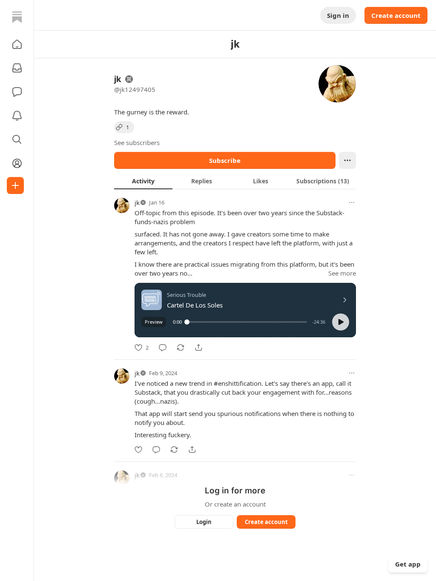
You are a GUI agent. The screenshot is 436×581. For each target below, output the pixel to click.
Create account (396, 15)
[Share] (198, 347)
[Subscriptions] (17, 68)
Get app (408, 564)
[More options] (352, 202)
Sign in (338, 15)
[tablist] (235, 180)
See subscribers (137, 142)
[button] (17, 44)
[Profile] (17, 163)
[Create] (15, 185)
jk (137, 202)
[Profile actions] (347, 160)
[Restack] (180, 347)
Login (204, 522)
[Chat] (17, 92)
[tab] (143, 180)
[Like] (138, 449)
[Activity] (17, 115)
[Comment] (162, 347)
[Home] (17, 17)
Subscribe (225, 160)
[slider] (247, 322)
